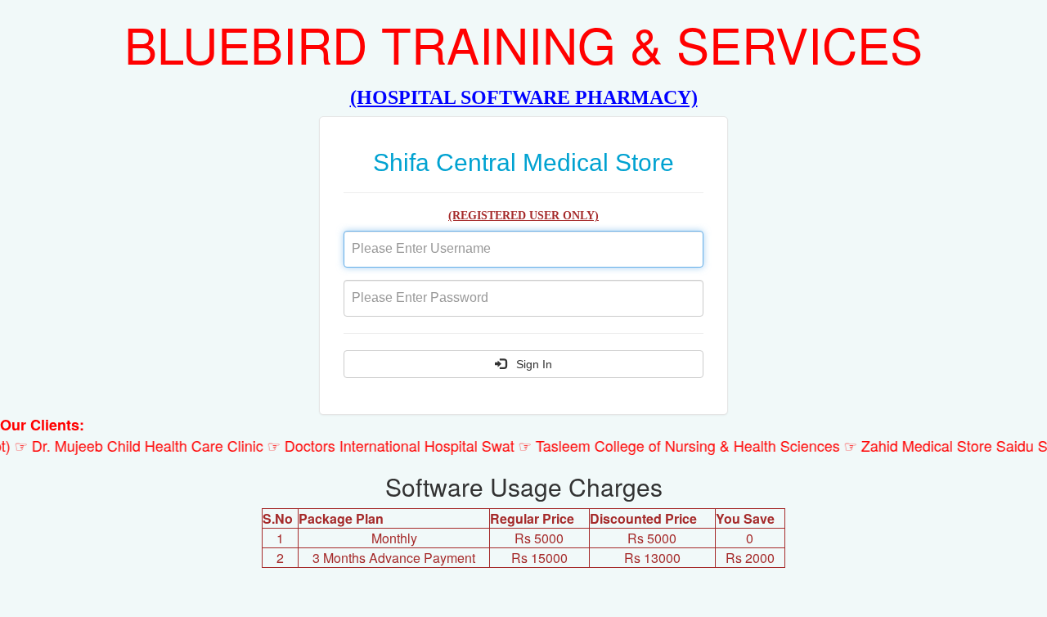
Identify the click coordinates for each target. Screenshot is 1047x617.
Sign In (529, 364)
